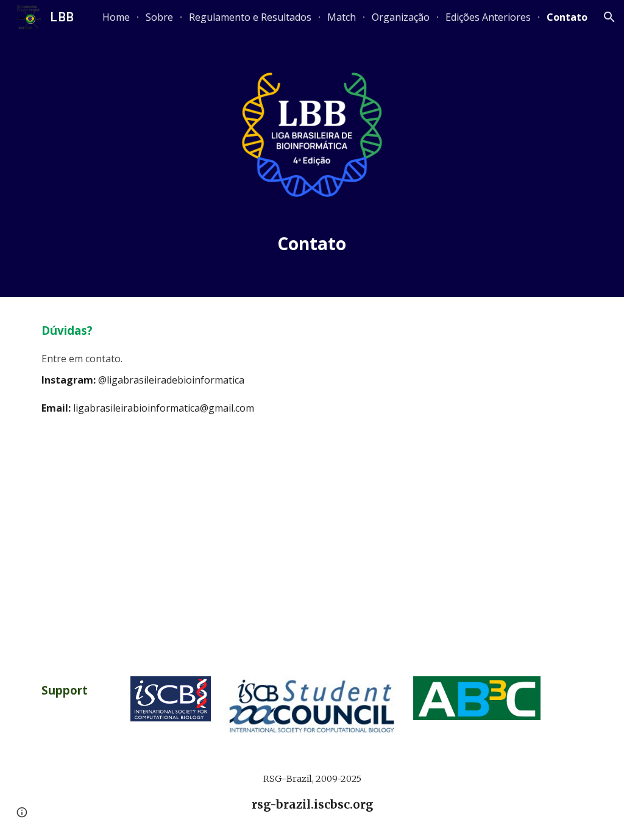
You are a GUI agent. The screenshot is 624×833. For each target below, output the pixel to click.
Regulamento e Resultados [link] (250, 17)
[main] (312, 244)
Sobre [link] (159, 17)
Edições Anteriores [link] (488, 17)
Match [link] (341, 17)
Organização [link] (401, 17)
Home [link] (116, 17)
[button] (609, 17)
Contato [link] (567, 17)
